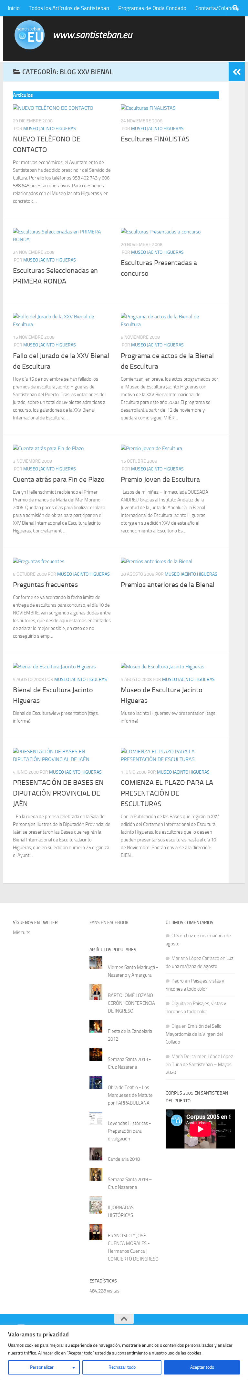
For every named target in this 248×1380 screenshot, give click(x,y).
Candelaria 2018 (124, 1159)
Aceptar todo (202, 1367)
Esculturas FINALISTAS (155, 139)
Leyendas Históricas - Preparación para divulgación (129, 1131)
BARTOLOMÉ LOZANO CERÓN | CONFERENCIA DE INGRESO (131, 1003)
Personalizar (42, 1367)
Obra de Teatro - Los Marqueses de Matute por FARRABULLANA (130, 1095)
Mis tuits (21, 932)
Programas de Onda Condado (152, 8)
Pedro (177, 981)
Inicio (14, 8)
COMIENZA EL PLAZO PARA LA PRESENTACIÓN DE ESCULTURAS (167, 793)
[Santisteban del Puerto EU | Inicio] (30, 34)
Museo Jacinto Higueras (49, 128)
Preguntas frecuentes (45, 585)
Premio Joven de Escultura (160, 479)
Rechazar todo (122, 1367)
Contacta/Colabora (217, 8)
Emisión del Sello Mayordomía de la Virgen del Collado (194, 1034)
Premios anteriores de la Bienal (167, 585)
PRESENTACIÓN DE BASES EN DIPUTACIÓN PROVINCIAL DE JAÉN (58, 793)
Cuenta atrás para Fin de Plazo (59, 479)
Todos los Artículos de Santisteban (69, 8)
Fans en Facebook (109, 922)
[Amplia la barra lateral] (237, 72)
